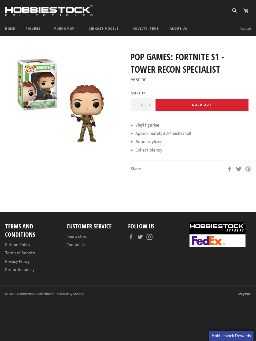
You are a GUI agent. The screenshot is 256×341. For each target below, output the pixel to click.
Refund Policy (17, 244)
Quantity (137, 93)
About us (178, 28)
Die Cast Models (104, 28)
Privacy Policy (17, 261)
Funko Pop (65, 28)
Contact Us (76, 244)
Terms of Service (20, 253)
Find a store (77, 236)
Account (245, 28)
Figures (33, 28)
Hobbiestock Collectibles (35, 294)
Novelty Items (145, 28)
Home (10, 28)
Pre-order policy (19, 269)
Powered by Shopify (69, 294)
